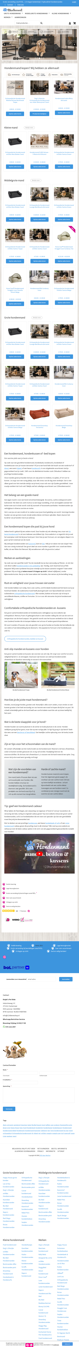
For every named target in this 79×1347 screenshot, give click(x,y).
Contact (10, 4)
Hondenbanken (27, 1197)
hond (24, 1128)
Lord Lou (60, 1276)
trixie (4, 1136)
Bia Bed (34, 1125)
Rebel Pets (61, 1200)
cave (52, 1125)
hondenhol (39, 1128)
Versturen (9, 1109)
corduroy (57, 1125)
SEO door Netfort (45, 1155)
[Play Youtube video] (39, 854)
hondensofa (36, 468)
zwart (14, 1136)
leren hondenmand (56, 1130)
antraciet (10, 1125)
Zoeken (41, 23)
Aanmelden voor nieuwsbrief (16, 979)
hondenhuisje (47, 1128)
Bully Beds (42, 1254)
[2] (37, 58)
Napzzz (41, 1290)
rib (32, 1133)
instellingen (56, 1345)
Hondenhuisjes (27, 1245)
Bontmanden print (28, 1187)
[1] (35, 58)
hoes (21, 1128)
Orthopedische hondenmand (21, 1133)
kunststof (31, 544)
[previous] (4, 44)
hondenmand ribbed (9, 1130)
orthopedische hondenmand (24, 593)
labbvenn (44, 1130)
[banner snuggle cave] (39, 44)
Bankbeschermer (45, 1303)
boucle (39, 1125)
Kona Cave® (43, 1277)
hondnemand (29, 1130)
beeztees (24, 1125)
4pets (5, 1125)
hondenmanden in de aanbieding (28, 566)
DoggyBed (42, 1267)
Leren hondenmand (64, 1196)
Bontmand (61, 1336)
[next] (74, 44)
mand (71, 1130)
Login (74, 2)
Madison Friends (63, 1340)
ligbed (19, 468)
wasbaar (9, 1136)
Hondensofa (21, 1130)
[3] (39, 58)
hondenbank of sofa (52, 823)
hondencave (32, 823)
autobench (17, 1125)
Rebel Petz (25, 1213)
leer (43, 544)
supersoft (67, 1133)
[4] (41, 58)
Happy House (15, 1128)
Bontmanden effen (28, 1184)
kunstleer (37, 1130)
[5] (43, 58)
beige (29, 1125)
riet (39, 1133)
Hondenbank (31, 1128)
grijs (8, 1128)
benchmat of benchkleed (26, 732)
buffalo (48, 1125)
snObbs (43, 1133)
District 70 (42, 1316)
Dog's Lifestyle (8, 1190)
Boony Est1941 (44, 1306)
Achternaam (43, 1075)
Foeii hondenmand (9, 1245)
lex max (65, 1130)
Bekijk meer (29, 127)
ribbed (36, 1133)
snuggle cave (56, 1133)
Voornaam (6, 1075)
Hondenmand (67, 1128)
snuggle (49, 1133)
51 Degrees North (63, 1333)
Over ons (20, 4)
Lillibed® (60, 1273)
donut (6, 468)
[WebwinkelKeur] (4, 957)
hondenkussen (57, 1128)
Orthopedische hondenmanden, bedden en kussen (25, 639)
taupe (73, 1133)
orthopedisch (7, 1133)
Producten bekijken (39, 114)
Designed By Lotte (66, 1125)
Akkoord (67, 1344)
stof (62, 1133)
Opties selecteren (15, 114)
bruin (43, 1125)
